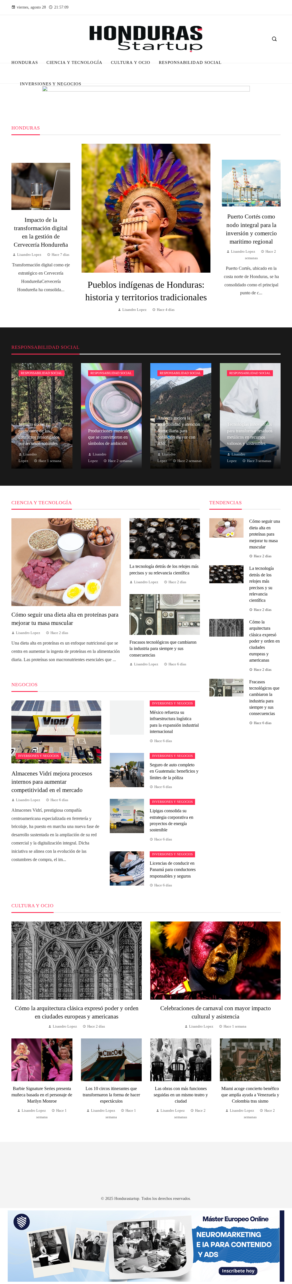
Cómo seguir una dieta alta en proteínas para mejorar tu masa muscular (264, 534)
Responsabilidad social (41, 373)
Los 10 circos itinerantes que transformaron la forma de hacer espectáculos (111, 1095)
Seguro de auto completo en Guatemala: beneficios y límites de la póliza (174, 771)
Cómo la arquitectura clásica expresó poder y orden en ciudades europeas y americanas (264, 641)
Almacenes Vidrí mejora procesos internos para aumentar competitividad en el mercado (51, 781)
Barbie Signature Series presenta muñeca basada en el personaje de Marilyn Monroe (41, 1095)
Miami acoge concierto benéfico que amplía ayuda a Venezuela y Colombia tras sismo (250, 1095)
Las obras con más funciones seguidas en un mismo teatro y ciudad (181, 1095)
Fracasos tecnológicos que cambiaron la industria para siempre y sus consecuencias (162, 648)
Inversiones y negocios (38, 756)
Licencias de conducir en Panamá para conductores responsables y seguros (173, 869)
